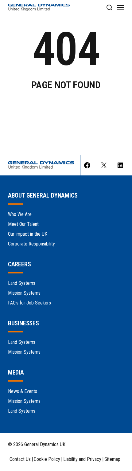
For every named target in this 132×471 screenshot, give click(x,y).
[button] (109, 7)
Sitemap (112, 459)
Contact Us (20, 459)
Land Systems (21, 283)
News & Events (22, 391)
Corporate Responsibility (31, 244)
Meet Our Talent (23, 224)
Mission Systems (24, 293)
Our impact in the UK (27, 234)
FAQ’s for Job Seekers (29, 303)
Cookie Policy (47, 459)
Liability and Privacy (82, 459)
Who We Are (20, 214)
